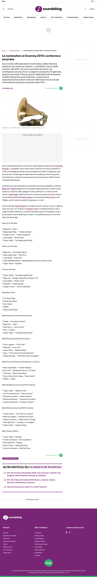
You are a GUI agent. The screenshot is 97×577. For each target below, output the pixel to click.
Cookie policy (39, 538)
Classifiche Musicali (14, 50)
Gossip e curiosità (9, 541)
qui (16, 217)
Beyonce (5, 189)
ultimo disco (27, 197)
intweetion (8, 88)
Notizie (6, 17)
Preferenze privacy (41, 544)
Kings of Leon (32, 209)
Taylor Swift (16, 189)
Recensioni (31, 17)
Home (4, 50)
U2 (13, 206)
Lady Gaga (13, 195)
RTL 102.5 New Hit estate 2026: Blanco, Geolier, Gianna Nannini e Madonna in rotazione (31, 481)
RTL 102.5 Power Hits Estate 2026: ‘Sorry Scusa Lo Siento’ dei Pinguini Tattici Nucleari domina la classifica (34, 474)
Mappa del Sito (40, 550)
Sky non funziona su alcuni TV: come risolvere (27, 487)
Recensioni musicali (9, 535)
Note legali (38, 547)
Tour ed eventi (72, 17)
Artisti (43, 17)
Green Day (19, 206)
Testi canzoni (56, 17)
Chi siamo (38, 533)
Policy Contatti (40, 541)
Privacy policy (39, 535)
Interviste (18, 17)
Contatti (37, 555)
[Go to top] (82, 571)
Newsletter (38, 553)
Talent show (88, 17)
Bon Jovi (50, 197)
